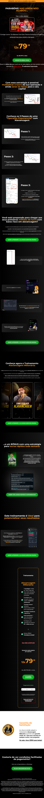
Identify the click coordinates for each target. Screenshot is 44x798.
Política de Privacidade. (17, 793)
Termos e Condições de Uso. (26, 793)
